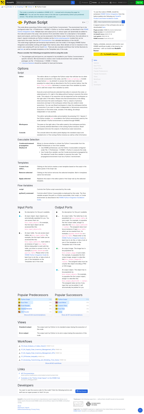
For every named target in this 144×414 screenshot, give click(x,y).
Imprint (27, 407)
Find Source (82, 391)
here (45, 47)
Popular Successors (100, 74)
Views (95, 76)
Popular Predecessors (101, 71)
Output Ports (98, 68)
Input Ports (97, 65)
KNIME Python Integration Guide (36, 255)
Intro (95, 60)
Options (96, 63)
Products (85, 2)
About (114, 2)
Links (95, 82)
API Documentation (45, 40)
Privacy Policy (35, 409)
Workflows (104, 2)
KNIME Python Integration (109, 14)
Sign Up (139, 2)
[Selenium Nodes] (93, 404)
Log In (132, 2)
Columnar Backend (28, 63)
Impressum (21, 407)
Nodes (94, 2)
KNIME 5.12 (122, 2)
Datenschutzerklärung (24, 409)
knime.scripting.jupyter (61, 38)
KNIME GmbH (77, 411)
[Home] (2, 7)
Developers (97, 84)
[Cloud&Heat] (78, 404)
